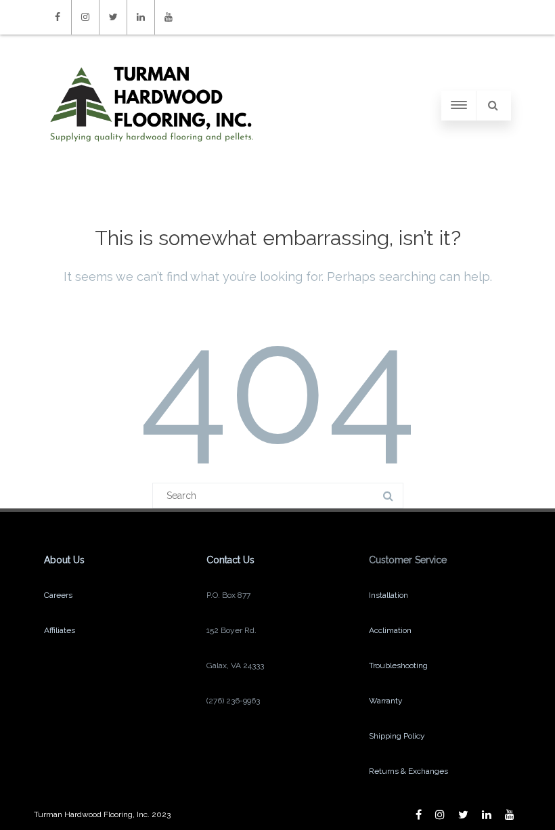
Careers (58, 595)
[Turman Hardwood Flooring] (151, 155)
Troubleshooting (398, 665)
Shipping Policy (397, 736)
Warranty (386, 700)
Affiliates (59, 630)
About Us (64, 559)
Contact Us (230, 559)
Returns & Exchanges (408, 771)
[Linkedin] (140, 17)
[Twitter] (113, 17)
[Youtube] (168, 17)
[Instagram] (85, 17)
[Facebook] (57, 17)
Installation (388, 595)
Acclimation (390, 630)
